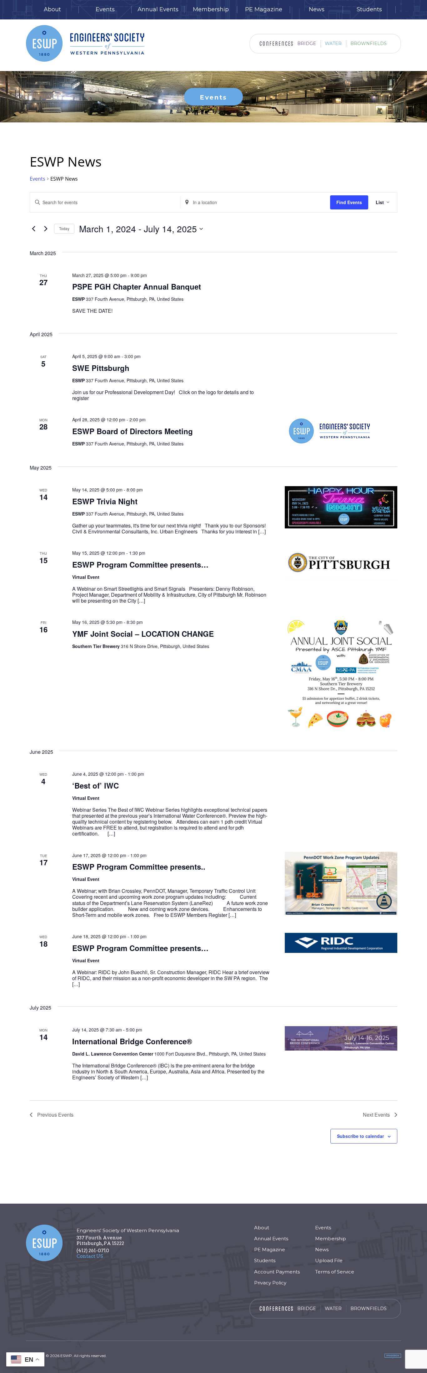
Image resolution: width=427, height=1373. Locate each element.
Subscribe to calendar (360, 1136)
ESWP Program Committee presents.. (138, 866)
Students (369, 9)
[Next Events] (45, 229)
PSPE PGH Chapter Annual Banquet (136, 286)
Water (333, 43)
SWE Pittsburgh (100, 368)
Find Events (349, 202)
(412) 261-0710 (93, 1250)
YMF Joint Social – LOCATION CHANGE (143, 633)
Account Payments (277, 1272)
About (52, 9)
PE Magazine (263, 9)
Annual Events (158, 9)
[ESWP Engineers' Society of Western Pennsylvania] (85, 43)
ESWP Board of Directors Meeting (132, 431)
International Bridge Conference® (132, 1041)
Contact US (90, 1256)
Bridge (306, 43)
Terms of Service (334, 1272)
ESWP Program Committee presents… (140, 564)
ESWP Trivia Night (105, 501)
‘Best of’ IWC (95, 785)
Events (105, 9)
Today (64, 228)
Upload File (329, 1260)
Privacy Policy (270, 1283)
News (316, 9)
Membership (211, 9)
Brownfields (368, 43)
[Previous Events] (33, 229)
